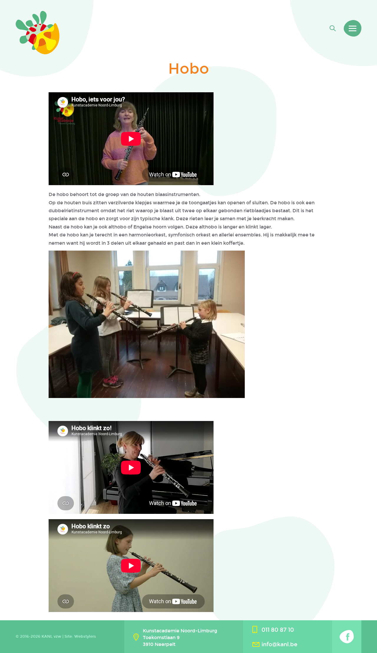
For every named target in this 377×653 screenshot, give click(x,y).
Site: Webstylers (80, 636)
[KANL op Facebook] (347, 636)
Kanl (37, 32)
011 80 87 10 (278, 630)
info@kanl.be (279, 644)
